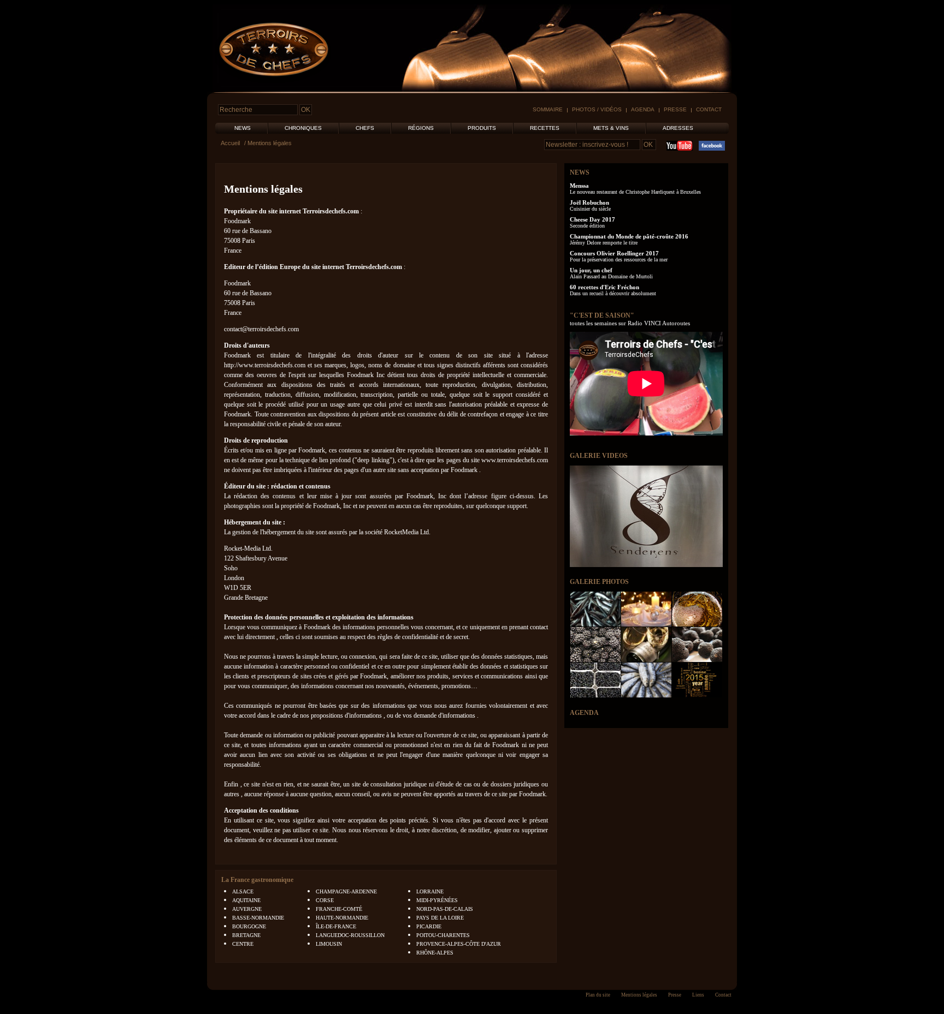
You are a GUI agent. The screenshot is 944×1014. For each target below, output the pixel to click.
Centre (242, 944)
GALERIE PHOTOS (599, 582)
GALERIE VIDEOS (599, 456)
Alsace (242, 891)
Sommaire (548, 109)
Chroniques (303, 128)
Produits (482, 128)
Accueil (230, 143)
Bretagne (246, 935)
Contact (709, 109)
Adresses (678, 128)
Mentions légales (263, 189)
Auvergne (247, 909)
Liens (698, 995)
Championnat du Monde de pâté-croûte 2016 (629, 236)
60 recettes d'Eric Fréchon (604, 287)
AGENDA (584, 713)
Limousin (329, 944)
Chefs (365, 128)
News (242, 128)
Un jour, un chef (591, 270)
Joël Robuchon (589, 202)
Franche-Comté (339, 909)
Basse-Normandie (258, 918)
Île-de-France (336, 926)
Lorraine (430, 891)
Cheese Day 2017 (592, 219)
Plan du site (598, 995)
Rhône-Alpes (434, 953)
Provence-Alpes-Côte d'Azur (458, 944)
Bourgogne (249, 926)
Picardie (428, 926)
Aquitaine (246, 900)
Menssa (579, 185)
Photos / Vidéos (597, 109)
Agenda (642, 109)
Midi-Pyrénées (437, 900)
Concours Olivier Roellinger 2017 (614, 253)
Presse (675, 109)
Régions (421, 128)
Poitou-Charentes (443, 935)
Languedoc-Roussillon (350, 935)
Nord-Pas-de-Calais (444, 909)
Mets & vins (611, 128)
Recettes (544, 128)
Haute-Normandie (342, 918)
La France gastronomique (257, 880)
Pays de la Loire (440, 918)
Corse (325, 900)
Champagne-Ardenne (346, 891)
